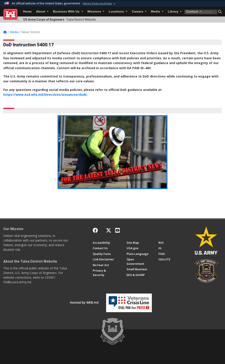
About (41, 11)
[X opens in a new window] (108, 230)
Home (27, 11)
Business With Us (66, 11)
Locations (117, 11)
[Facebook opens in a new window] (95, 230)
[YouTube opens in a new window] (117, 230)
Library (173, 11)
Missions (94, 11)
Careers (138, 11)
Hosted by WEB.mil (84, 302)
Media (156, 11)
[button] (99, 3)
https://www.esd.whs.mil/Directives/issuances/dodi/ (45, 94)
